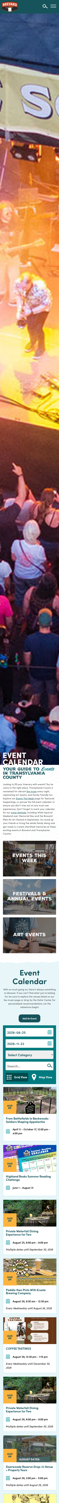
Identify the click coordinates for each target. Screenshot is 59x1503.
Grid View (20, 1077)
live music (32, 791)
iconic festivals (18, 812)
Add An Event (29, 1018)
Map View (45, 1077)
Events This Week (25, 798)
